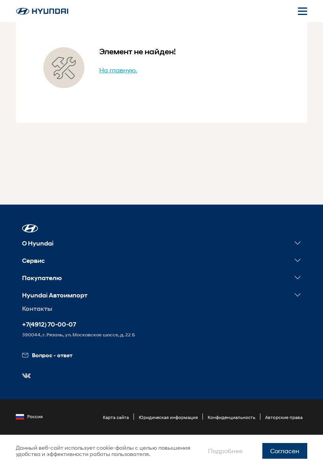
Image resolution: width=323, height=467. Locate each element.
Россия (35, 416)
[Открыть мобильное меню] (302, 11)
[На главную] (42, 11)
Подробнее (225, 450)
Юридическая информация (168, 417)
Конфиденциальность (231, 417)
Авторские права (284, 417)
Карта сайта (116, 417)
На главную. (118, 70)
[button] (30, 228)
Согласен (284, 450)
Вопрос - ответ (52, 355)
